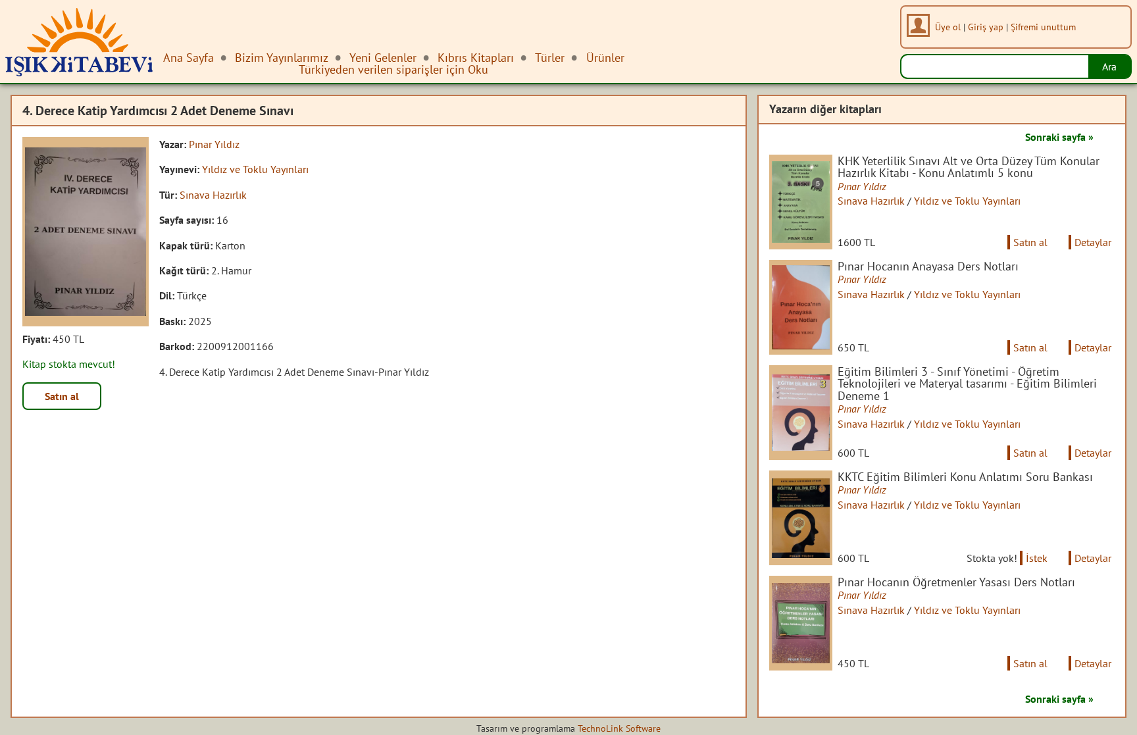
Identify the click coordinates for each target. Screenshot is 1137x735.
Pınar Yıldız (214, 144)
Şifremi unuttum (1043, 26)
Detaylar (1092, 242)
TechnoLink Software (619, 728)
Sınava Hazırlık (213, 194)
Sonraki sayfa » (1059, 136)
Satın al (62, 396)
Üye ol (948, 26)
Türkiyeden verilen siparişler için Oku (393, 69)
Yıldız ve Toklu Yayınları (255, 169)
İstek (1037, 558)
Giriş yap (985, 26)
